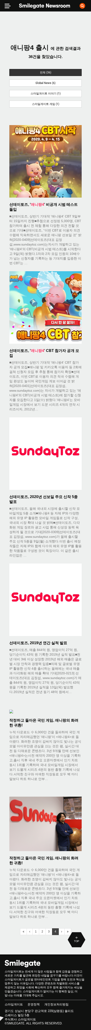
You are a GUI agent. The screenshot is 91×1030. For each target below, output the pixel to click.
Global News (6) (45, 83)
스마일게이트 (14, 1004)
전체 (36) (45, 72)
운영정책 (34, 1004)
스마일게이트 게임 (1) (45, 104)
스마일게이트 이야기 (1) (46, 93)
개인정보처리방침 (56, 1004)
